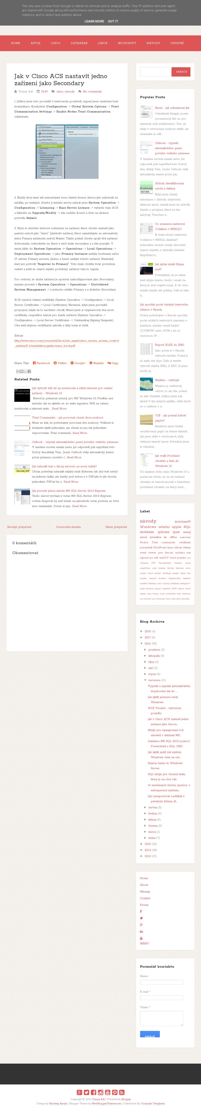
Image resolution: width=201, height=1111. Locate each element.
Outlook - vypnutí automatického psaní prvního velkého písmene (75, 442)
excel (143, 537)
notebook (174, 583)
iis (165, 537)
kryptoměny (175, 578)
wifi (156, 558)
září (150, 668)
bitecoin (180, 568)
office (173, 537)
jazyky (143, 578)
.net (189, 558)
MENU (144, 943)
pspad (158, 588)
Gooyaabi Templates (153, 1103)
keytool (152, 578)
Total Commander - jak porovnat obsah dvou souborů (67, 418)
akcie (188, 563)
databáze (147, 532)
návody (69, 91)
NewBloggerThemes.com (106, 1103)
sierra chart (184, 588)
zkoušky (185, 598)
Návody (153, 43)
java (160, 552)
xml (178, 598)
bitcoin (170, 568)
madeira (180, 552)
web (173, 598)
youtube (181, 558)
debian (187, 547)
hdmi (183, 573)
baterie (161, 568)
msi (189, 552)
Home (15, 43)
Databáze (79, 43)
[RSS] (121, 1093)
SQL (187, 527)
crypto (143, 573)
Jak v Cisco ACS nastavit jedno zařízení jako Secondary (60, 80)
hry (189, 573)
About (144, 885)
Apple (35, 43)
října (151, 662)
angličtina (145, 568)
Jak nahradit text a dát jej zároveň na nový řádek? (64, 466)
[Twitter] (86, 1093)
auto (154, 568)
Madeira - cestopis (167, 380)
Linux (103, 43)
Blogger (126, 1099)
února (152, 832)
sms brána (153, 593)
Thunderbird (165, 563)
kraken (162, 578)
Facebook (43, 363)
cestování (185, 537)
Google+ (79, 363)
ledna (151, 838)
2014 (148, 850)
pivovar (149, 588)
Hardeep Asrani (58, 1103)
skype (143, 593)
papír (142, 588)
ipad (176, 532)
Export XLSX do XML (169, 345)
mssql (187, 532)
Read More (59, 408)
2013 (148, 856)
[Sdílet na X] (25, 371)
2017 (148, 637)
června (152, 807)
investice (155, 537)
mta (159, 583)
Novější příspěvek (19, 527)
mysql (166, 583)
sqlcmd (144, 558)
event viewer (148, 552)
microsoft (183, 521)
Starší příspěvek (116, 527)
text (179, 593)
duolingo (167, 573)
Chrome (144, 563)
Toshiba (178, 563)
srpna (152, 674)
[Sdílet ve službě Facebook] (29, 371)
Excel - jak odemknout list (172, 108)
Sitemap (145, 891)
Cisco (55, 43)
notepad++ (185, 583)
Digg (114, 363)
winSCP (164, 558)
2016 (148, 643)
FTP (154, 563)
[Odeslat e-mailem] (18, 371)
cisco (60, 91)
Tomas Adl (98, 1099)
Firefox (144, 542)
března (152, 826)
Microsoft (127, 43)
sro (151, 558)
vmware (160, 598)
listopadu (154, 656)
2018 (148, 631)
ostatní (164, 527)
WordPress (159, 547)
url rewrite (145, 598)
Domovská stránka (68, 527)
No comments (92, 91)
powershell (146, 547)
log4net (187, 578)
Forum (144, 905)
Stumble (98, 363)
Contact (145, 898)
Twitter (62, 363)
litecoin (169, 552)
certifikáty (185, 542)
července (154, 680)
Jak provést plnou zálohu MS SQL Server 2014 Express (69, 491)
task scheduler (168, 593)
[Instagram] (100, 1093)
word (173, 558)
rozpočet (166, 588)
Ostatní (177, 43)
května (152, 813)
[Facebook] (93, 1093)
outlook (178, 547)
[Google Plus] (79, 1093)
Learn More (94, 21)
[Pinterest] (114, 1093)
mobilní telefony (148, 583)
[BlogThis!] (22, 371)
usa (153, 598)
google (176, 573)
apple (176, 527)
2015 (148, 844)
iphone (163, 532)
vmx (168, 598)
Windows (148, 527)
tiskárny (186, 593)
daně (150, 573)
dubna (152, 819)
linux (170, 547)
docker (157, 573)
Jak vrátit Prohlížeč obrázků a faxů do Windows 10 (167, 461)
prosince (154, 650)
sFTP (174, 588)
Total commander (163, 542)
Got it (113, 21)
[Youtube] (107, 1093)
